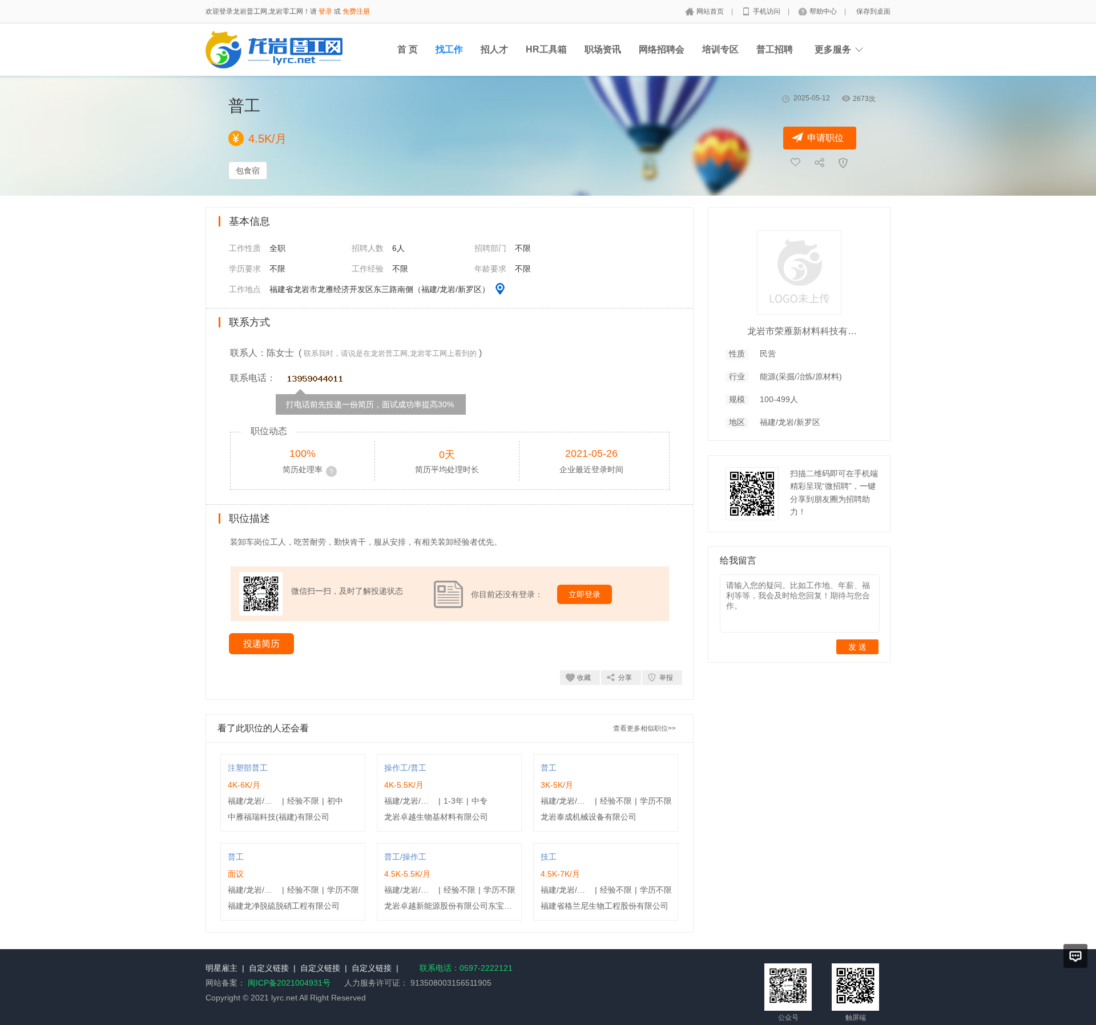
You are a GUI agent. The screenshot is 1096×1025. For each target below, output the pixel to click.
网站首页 (711, 11)
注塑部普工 (248, 767)
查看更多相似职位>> (644, 728)
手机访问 (767, 11)
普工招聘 (774, 49)
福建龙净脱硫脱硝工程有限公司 (284, 905)
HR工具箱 (546, 49)
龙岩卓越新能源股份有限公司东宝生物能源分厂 (468, 905)
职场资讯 (603, 49)
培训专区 (720, 49)
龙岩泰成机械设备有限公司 (588, 816)
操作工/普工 (405, 767)
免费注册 (356, 11)
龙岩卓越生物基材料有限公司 (436, 816)
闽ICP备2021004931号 (289, 982)
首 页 (407, 49)
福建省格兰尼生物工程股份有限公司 (604, 905)
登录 (325, 11)
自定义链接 (269, 968)
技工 (549, 856)
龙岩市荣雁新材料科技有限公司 (804, 331)
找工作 (449, 49)
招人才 (494, 49)
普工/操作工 (405, 856)
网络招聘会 (661, 49)
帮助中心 (824, 11)
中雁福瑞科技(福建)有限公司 (278, 816)
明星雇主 (221, 968)
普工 (549, 767)
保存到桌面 (873, 11)
